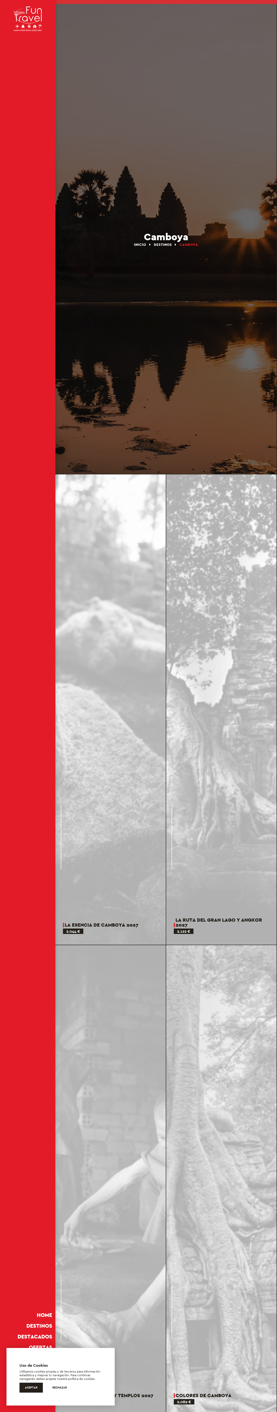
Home (44, 1315)
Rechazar (59, 1387)
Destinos (39, 1326)
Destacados (35, 1336)
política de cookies (81, 1379)
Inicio (140, 244)
